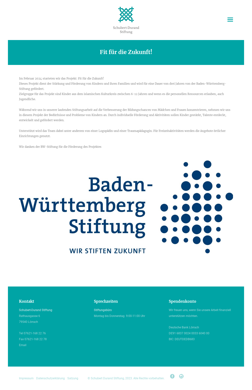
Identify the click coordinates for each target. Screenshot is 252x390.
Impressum (26, 378)
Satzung (72, 378)
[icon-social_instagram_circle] (181, 376)
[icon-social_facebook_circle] (173, 376)
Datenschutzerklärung (50, 378)
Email (22, 345)
